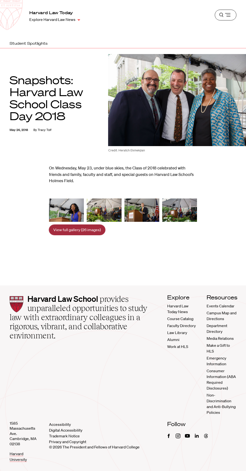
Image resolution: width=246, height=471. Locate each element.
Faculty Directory (181, 325)
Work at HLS (177, 346)
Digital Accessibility (65, 430)
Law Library (177, 332)
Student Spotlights (29, 43)
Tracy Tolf (44, 130)
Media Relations (220, 338)
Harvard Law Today (51, 12)
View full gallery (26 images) (77, 229)
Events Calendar (220, 306)
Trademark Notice (64, 436)
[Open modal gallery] (66, 210)
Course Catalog (180, 318)
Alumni (173, 339)
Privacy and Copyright (67, 441)
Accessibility (60, 424)
